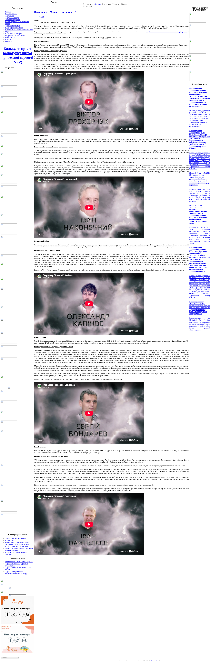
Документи (9, 16)
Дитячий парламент (12, 26)
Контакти (8, 41)
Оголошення (10, 37)
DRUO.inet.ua (4, 657)
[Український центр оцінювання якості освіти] (17, 584)
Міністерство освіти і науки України (19, 562)
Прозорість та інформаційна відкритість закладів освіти (15, 35)
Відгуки (8, 39)
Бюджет (8, 32)
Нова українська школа (14, 28)
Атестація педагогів (12, 20)
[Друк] (41, 17)
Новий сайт (9, 540)
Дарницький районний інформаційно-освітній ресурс (16, 572)
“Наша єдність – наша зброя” (16, 538)
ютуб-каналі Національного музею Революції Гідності (166, 32)
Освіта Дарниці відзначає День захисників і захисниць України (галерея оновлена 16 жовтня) (17, 544)
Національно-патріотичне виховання (19, 30)
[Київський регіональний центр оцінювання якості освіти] (17, 588)
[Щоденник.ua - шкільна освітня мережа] (17, 581)
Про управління (11, 14)
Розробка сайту (154, 660)
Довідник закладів (12, 18)
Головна (98, 4)
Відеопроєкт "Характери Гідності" (55, 12)
